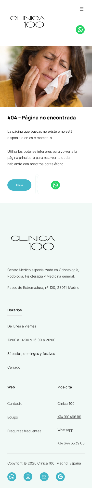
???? (60, 28)
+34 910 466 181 (69, 416)
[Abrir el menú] (82, 9)
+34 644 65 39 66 (71, 443)
